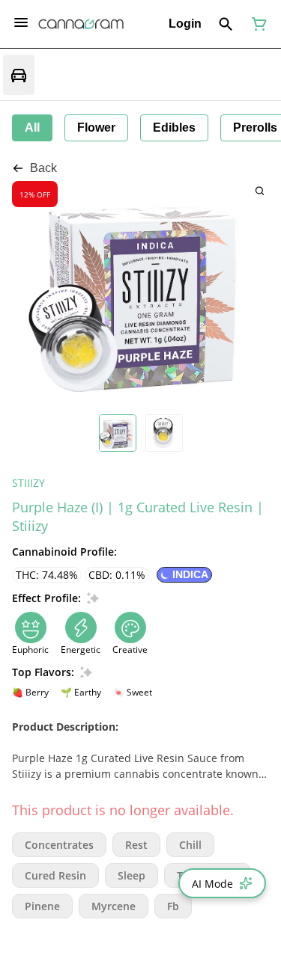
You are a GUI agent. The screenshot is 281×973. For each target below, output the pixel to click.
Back (43, 168)
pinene (42, 906)
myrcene (113, 906)
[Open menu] (21, 22)
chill (190, 844)
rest (136, 844)
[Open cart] (256, 23)
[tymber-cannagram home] (81, 24)
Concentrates (59, 844)
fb (173, 906)
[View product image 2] (164, 433)
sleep (131, 875)
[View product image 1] (117, 433)
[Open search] (226, 23)
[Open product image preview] (259, 190)
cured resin (55, 875)
